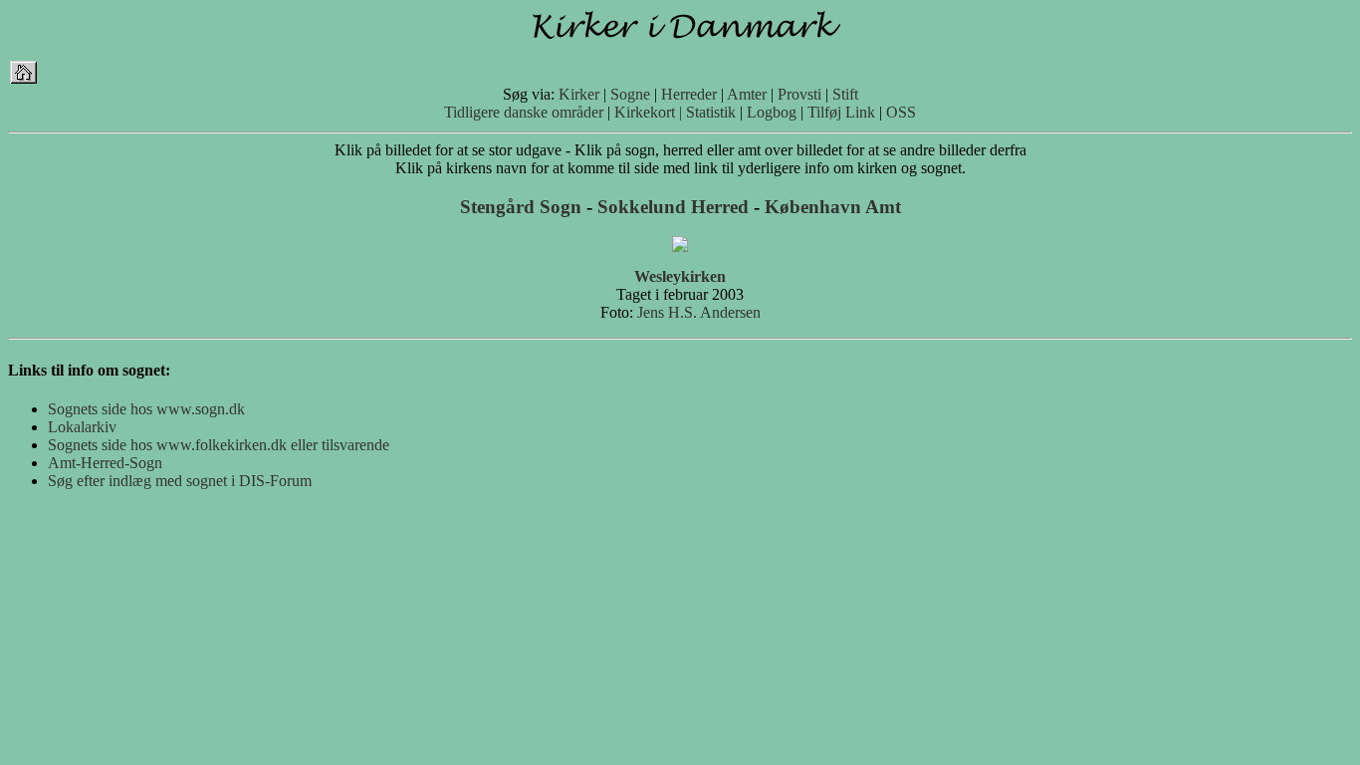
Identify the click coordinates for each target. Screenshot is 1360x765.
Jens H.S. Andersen (699, 312)
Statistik (711, 112)
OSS (901, 112)
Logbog (771, 112)
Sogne (630, 94)
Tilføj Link (841, 112)
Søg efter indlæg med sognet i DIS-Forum (180, 480)
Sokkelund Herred (673, 206)
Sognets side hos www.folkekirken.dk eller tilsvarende (218, 444)
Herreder (689, 94)
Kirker (579, 94)
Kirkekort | (648, 112)
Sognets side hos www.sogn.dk (146, 408)
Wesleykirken (680, 276)
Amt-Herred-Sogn (105, 462)
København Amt (833, 206)
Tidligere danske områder (523, 112)
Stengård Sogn (520, 206)
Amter (747, 94)
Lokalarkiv (82, 426)
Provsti (799, 94)
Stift (845, 94)
